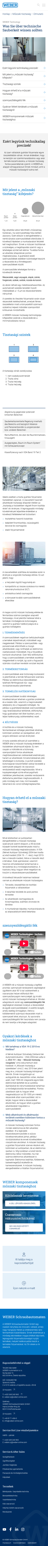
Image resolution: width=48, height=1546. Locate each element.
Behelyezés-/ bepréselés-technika (16, 1492)
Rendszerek (7, 1512)
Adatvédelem (32, 1543)
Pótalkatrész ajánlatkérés (13, 1469)
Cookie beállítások (19, 1543)
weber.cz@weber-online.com (15, 1397)
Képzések (6, 1477)
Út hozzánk (7, 1390)
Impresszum (7, 1543)
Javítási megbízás (10, 1465)
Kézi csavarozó (9, 1504)
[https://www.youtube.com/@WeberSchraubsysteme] (4, 1529)
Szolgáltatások (8, 1457)
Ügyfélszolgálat (9, 1461)
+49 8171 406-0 (10, 1418)
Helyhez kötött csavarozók (13, 1508)
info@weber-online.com (13, 1421)
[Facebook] (10, 1529)
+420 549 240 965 (11, 1394)
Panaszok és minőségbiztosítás (15, 1473)
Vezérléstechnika (9, 1500)
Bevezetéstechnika (10, 1496)
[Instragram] (23, 1529)
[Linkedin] (16, 1529)
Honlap (6, 14)
